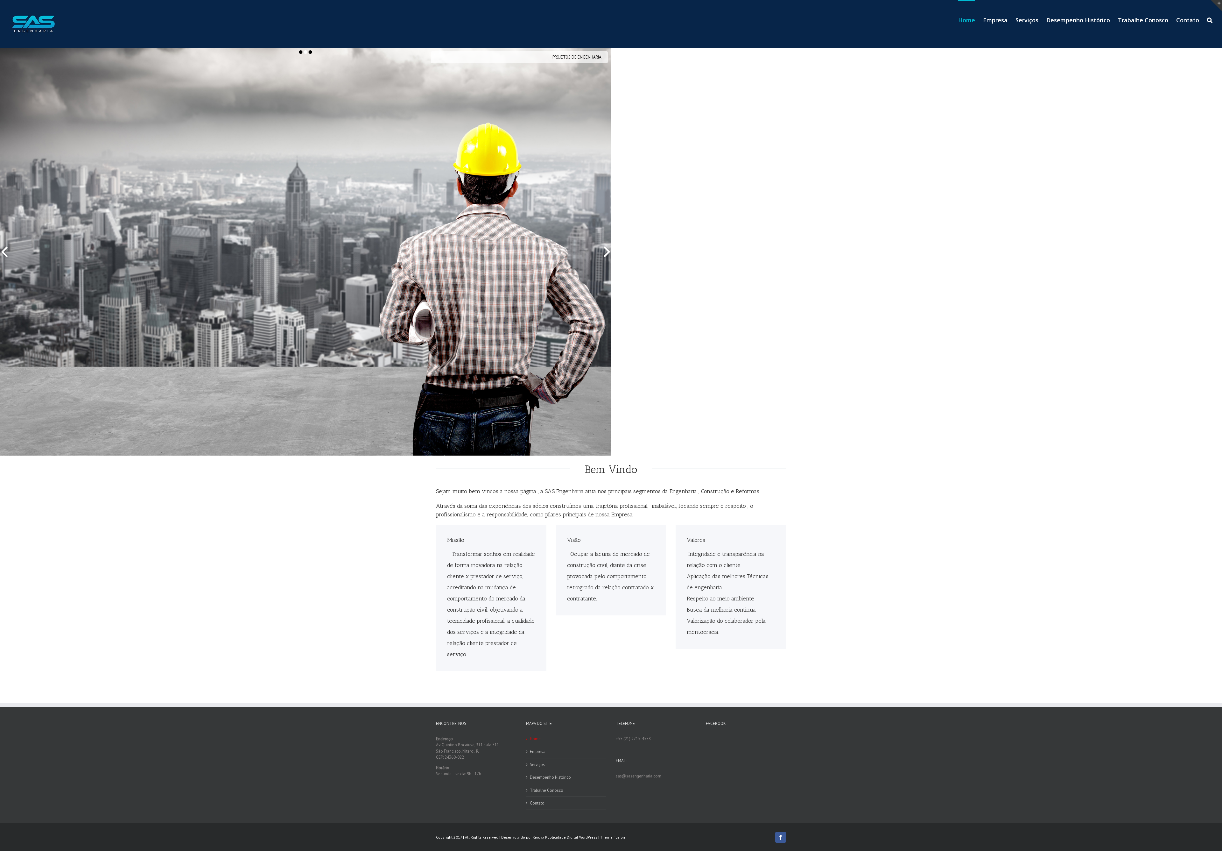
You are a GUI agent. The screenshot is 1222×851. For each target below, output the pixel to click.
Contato (537, 803)
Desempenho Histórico (550, 777)
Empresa (537, 751)
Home (535, 738)
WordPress (588, 837)
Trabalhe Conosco (546, 790)
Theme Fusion (612, 837)
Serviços (537, 764)
